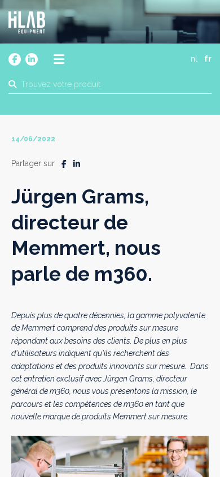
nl (194, 58)
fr (208, 58)
